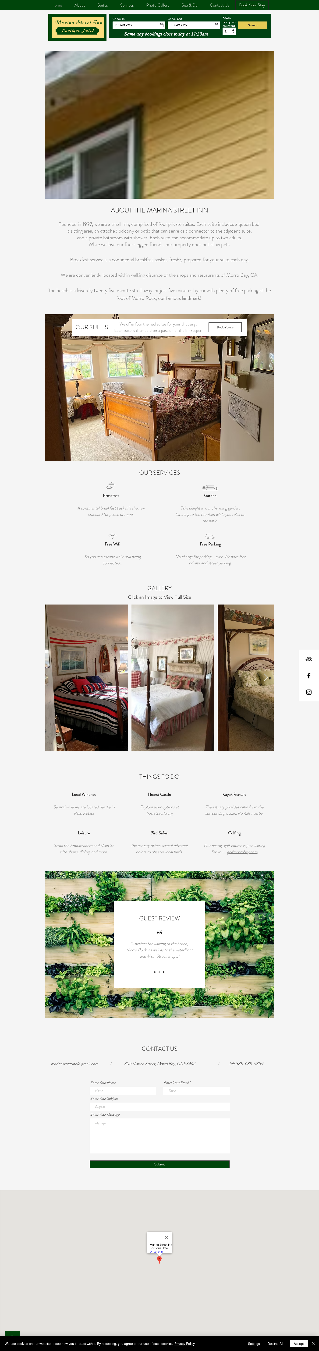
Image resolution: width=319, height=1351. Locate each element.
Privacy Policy (184, 1343)
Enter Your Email (176, 1083)
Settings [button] (254, 1343)
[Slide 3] (163, 972)
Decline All (275, 1343)
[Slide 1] (155, 972)
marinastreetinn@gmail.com (74, 1064)
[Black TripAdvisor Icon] (308, 659)
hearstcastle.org (159, 813)
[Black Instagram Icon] (308, 692)
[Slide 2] (159, 972)
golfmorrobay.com (242, 852)
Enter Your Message (104, 1114)
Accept (299, 1343)
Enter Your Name (103, 1083)
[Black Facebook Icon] (308, 675)
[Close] (313, 1343)
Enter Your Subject (104, 1098)
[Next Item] (266, 677)
